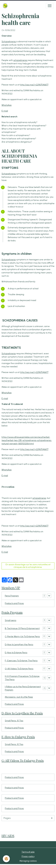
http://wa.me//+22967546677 (34, 84)
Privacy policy (28, 856)
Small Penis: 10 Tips (14, 720)
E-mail (5, 111)
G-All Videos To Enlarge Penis (19, 668)
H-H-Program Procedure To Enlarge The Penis (22, 678)
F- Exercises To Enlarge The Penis (21, 660)
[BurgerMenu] (50, 5)
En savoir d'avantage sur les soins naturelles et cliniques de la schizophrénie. (28, 566)
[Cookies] (6, 858)
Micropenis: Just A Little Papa (19, 697)
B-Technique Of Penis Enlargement (22, 628)
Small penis (10, 620)
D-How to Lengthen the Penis (19, 644)
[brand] (5, 5)
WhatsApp (7, 105)
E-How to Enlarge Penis (16, 652)
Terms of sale (28, 852)
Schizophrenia (9, 41)
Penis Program (12, 595)
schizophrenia (20, 60)
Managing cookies (28, 861)
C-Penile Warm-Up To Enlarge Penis (22, 636)
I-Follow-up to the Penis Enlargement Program (23, 688)
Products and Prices (14, 603)
